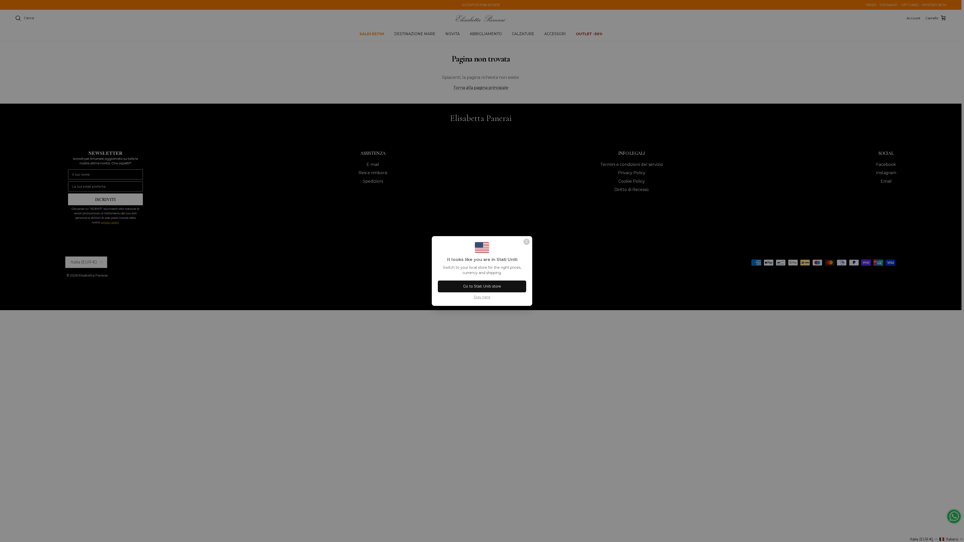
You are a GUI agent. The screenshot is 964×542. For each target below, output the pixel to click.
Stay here (482, 297)
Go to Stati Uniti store (482, 286)
